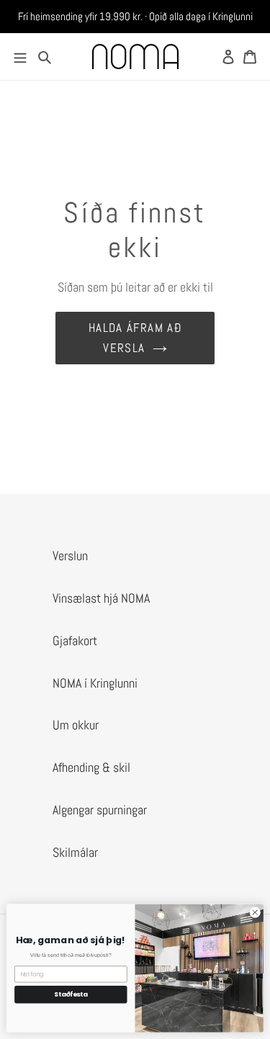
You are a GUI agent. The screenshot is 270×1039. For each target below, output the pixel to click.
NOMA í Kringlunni (95, 683)
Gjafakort (75, 640)
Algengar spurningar (100, 809)
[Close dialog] (255, 912)
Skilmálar (75, 852)
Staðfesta (71, 994)
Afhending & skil (91, 767)
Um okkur (76, 724)
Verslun (70, 555)
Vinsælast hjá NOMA (101, 598)
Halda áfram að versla (135, 337)
